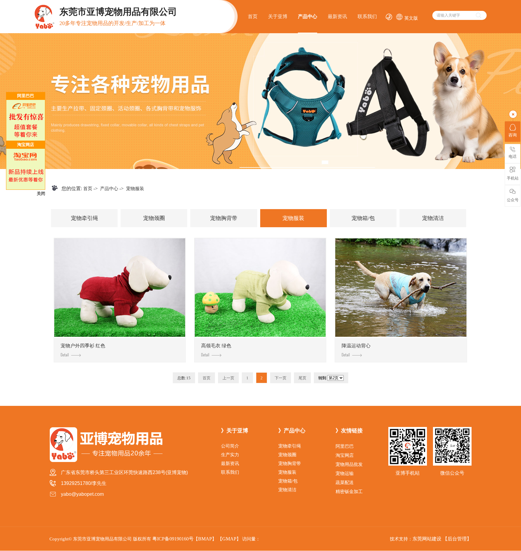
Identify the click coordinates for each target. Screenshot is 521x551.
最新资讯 (337, 16)
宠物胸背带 (223, 218)
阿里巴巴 (345, 446)
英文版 (407, 18)
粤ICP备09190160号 (173, 538)
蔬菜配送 (345, 482)
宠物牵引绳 (84, 218)
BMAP (205, 538)
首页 (252, 16)
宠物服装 (135, 188)
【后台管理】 (457, 538)
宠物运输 (345, 473)
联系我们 (367, 16)
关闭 (41, 193)
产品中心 (307, 16)
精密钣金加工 (349, 491)
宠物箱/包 (363, 218)
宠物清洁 (433, 218)
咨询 (512, 135)
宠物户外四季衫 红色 (83, 345)
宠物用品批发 (349, 464)
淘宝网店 (345, 455)
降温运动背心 (356, 345)
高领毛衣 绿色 (216, 345)
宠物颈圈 (154, 218)
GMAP (229, 538)
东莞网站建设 (426, 538)
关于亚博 (277, 16)
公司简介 (230, 446)
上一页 (228, 378)
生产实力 (230, 454)
